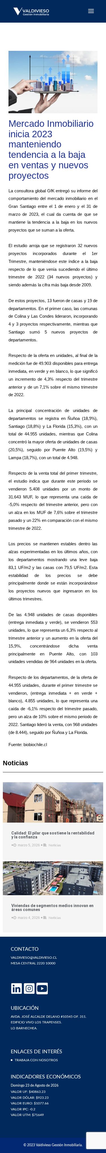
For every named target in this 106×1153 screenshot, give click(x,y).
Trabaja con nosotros (36, 1060)
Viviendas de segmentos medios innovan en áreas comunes (52, 907)
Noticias (55, 845)
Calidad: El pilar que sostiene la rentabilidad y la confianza (52, 835)
